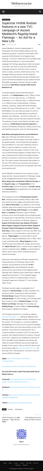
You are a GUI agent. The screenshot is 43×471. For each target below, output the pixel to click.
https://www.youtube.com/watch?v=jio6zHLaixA (19, 366)
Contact (16, 463)
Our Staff (28, 463)
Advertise (18, 465)
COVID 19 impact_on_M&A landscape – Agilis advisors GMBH (11, 420)
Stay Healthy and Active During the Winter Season (32, 419)
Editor (3, 44)
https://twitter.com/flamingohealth (20, 403)
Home (3, 16)
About (5, 463)
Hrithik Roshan (19, 409)
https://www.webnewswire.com (21, 444)
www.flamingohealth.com (11, 317)
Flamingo (10, 409)
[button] (3, 11)
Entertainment (11, 16)
